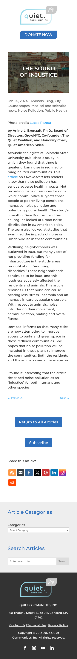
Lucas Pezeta (40, 123)
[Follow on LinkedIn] (52, 648)
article (13, 177)
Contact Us (17, 625)
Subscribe (38, 442)
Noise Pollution (30, 110)
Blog (49, 101)
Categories (16, 525)
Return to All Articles (38, 422)
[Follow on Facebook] (25, 648)
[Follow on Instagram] (34, 648)
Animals (37, 101)
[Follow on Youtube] (43, 648)
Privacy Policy (58, 625)
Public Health (56, 110)
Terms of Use (36, 625)
